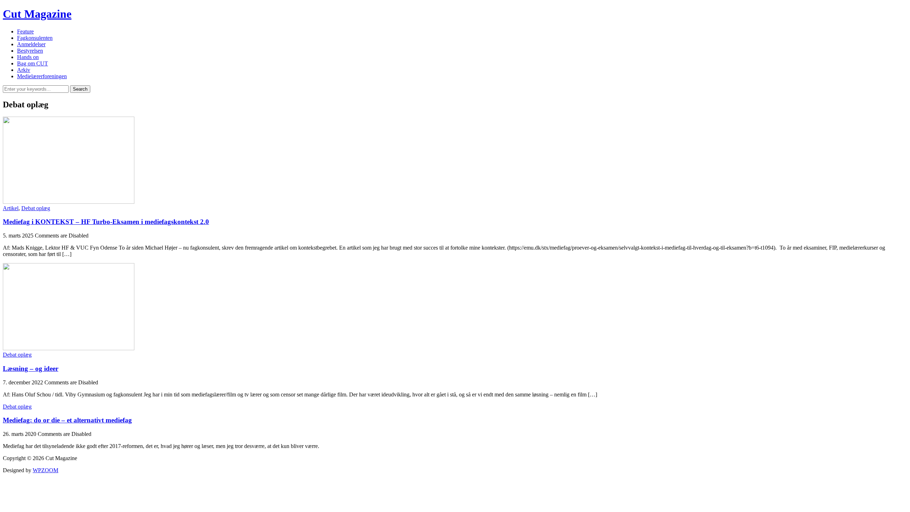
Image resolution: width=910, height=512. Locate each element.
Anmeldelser (31, 44)
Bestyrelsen (30, 51)
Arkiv (23, 70)
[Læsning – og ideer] (68, 348)
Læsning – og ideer (30, 368)
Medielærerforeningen (42, 76)
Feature (25, 31)
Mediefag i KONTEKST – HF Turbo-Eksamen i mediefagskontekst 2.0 (106, 221)
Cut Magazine (37, 13)
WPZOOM (45, 470)
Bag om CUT (32, 63)
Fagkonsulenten (35, 38)
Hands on (28, 57)
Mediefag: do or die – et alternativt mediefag (67, 420)
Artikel (10, 208)
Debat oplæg (35, 208)
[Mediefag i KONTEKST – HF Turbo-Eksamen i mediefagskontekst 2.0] (68, 202)
